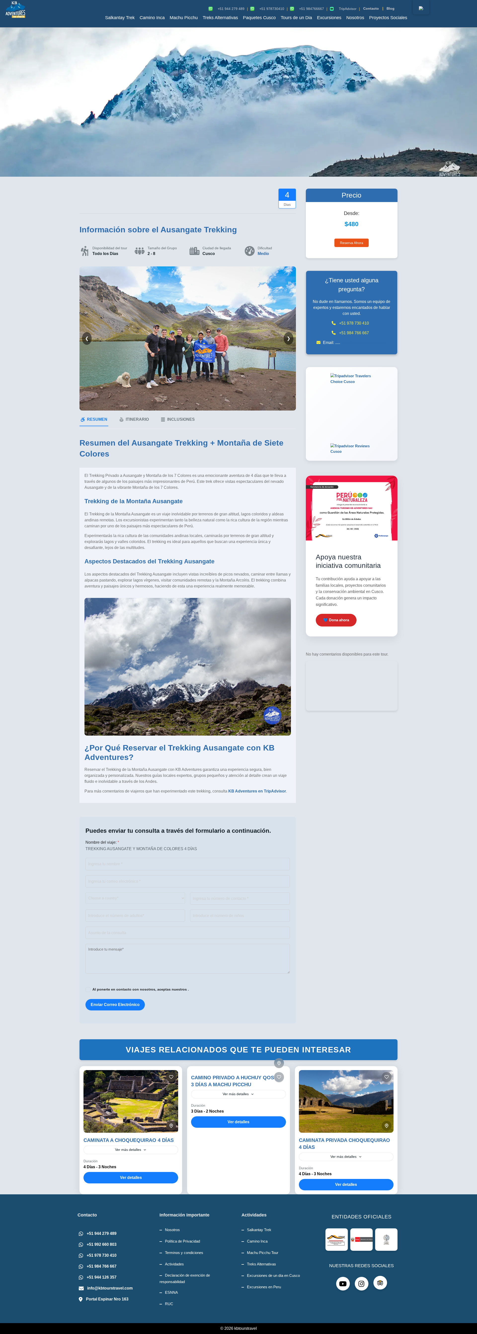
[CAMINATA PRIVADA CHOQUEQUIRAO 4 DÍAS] (346, 1101)
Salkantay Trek (120, 17)
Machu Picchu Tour (262, 1253)
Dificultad (265, 248)
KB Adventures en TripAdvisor (257, 791)
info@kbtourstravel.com (364, 342)
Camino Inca (152, 17)
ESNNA (171, 1292)
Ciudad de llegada (216, 248)
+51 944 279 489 (102, 1233)
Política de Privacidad (182, 1241)
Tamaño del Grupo (162, 248)
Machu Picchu (184, 17)
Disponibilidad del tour (109, 248)
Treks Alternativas (220, 17)
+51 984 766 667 (102, 1266)
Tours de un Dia (296, 17)
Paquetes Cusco (259, 17)
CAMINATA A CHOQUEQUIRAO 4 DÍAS (128, 1140)
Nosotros (355, 17)
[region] (238, 102)
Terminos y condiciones (184, 1253)
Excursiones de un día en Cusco (273, 1275)
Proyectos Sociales (388, 17)
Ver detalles (131, 1177)
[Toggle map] (171, 1126)
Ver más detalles (128, 1150)
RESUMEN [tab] (97, 419)
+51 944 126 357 (102, 1277)
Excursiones (329, 17)
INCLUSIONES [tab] (181, 419)
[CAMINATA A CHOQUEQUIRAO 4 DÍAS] (130, 1101)
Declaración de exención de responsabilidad (184, 1278)
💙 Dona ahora (336, 620)
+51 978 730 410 (102, 1255)
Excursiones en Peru (264, 1287)
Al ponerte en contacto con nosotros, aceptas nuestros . (140, 989)
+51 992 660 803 (102, 1244)
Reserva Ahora (351, 243)
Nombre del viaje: (102, 842)
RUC (169, 1304)
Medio (263, 253)
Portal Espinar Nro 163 (107, 1299)
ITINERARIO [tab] (137, 419)
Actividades (174, 1264)
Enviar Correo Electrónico (115, 1004)
